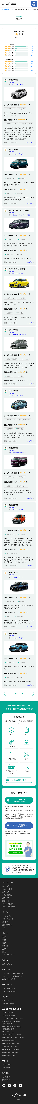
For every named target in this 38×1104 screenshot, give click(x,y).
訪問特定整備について (9, 1055)
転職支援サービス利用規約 (10, 1049)
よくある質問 (6, 1065)
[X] (9, 1086)
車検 (3, 928)
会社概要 (5, 1077)
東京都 (4, 937)
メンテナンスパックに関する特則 (12, 1019)
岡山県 (12, 82)
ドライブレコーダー (8, 919)
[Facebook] (14, 1086)
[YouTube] (20, 1086)
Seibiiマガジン (6, 1000)
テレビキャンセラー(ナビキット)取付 (20, 215)
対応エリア (5, 898)
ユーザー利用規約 (7, 1013)
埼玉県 (4, 943)
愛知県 (4, 949)
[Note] (3, 1086)
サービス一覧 (6, 916)
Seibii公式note (7, 1003)
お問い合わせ (6, 1068)
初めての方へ (6, 886)
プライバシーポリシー (9, 1032)
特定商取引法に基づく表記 (10, 1044)
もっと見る (29, 142)
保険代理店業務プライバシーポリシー (14, 1038)
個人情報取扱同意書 (8, 1041)
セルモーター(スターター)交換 (18, 452)
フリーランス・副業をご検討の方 (12, 973)
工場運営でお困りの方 (9, 991)
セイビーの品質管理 (8, 907)
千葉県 (4, 940)
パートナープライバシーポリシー (12, 1035)
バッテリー (5, 922)
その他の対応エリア (8, 955)
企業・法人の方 (7, 964)
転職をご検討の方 (7, 979)
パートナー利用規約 (8, 1016)
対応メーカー (6, 901)
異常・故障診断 (7, 925)
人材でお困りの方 (7, 988)
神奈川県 (5, 946)
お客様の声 (5, 892)
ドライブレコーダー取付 (16, 84)
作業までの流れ (7, 895)
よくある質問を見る (19, 780)
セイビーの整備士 (7, 904)
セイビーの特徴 (7, 889)
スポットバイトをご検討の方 (11, 976)
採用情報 (5, 1080)
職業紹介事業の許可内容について (12, 1052)
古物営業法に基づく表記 (9, 1046)
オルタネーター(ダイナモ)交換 (18, 334)
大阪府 (4, 952)
